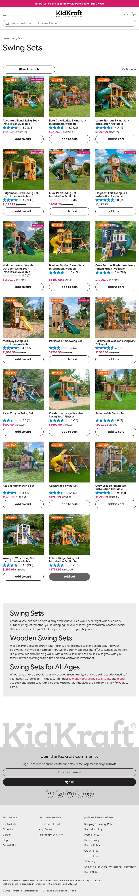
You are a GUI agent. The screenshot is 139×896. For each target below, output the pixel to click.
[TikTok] (79, 794)
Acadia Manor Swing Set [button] (18, 486)
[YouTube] (70, 794)
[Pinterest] (89, 794)
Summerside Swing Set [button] (110, 413)
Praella (73, 890)
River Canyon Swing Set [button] (18, 413)
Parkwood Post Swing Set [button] (65, 341)
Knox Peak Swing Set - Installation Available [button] (63, 194)
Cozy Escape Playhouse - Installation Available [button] (111, 487)
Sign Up (70, 782)
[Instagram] (60, 794)
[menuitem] (126, 13)
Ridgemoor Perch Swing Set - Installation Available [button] (21, 194)
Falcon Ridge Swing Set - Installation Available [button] (65, 560)
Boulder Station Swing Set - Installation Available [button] (67, 267)
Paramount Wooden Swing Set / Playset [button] (115, 342)
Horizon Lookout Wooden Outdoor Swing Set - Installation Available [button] (19, 269)
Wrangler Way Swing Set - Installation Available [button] (19, 560)
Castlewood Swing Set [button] (63, 486)
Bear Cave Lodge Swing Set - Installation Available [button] (68, 122)
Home (6, 38)
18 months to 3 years (81, 679)
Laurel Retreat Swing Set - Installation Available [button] (112, 122)
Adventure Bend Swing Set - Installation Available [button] (21, 122)
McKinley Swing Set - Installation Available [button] (16, 342)
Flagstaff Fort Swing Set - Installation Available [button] (112, 194)
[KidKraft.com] (69, 13)
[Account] (126, 13)
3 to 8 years (103, 679)
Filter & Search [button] (29, 69)
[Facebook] (50, 794)
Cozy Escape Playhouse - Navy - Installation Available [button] (115, 267)
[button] (5, 13)
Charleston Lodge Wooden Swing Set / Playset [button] (66, 415)
